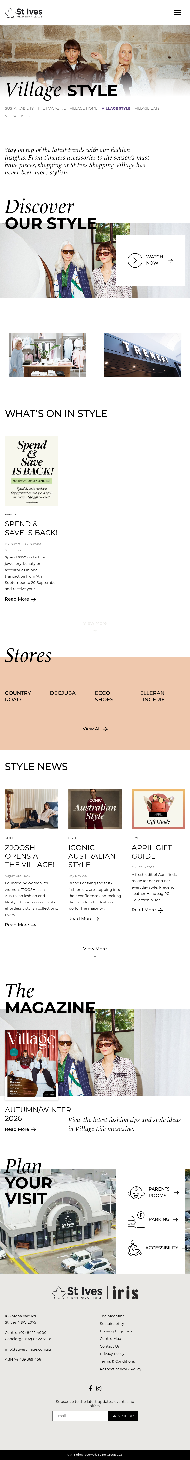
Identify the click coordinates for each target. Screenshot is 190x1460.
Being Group (106, 1454)
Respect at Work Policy (120, 1369)
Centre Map (110, 1338)
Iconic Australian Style (92, 856)
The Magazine (52, 108)
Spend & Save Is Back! (31, 528)
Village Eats (147, 108)
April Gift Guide (152, 851)
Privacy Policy (112, 1354)
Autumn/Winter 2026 (38, 1114)
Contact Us (109, 1346)
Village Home (84, 108)
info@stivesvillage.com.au (28, 1349)
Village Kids (17, 116)
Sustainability (19, 108)
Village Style (116, 108)
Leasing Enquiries (116, 1331)
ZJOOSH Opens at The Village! (29, 856)
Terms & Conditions (117, 1361)
